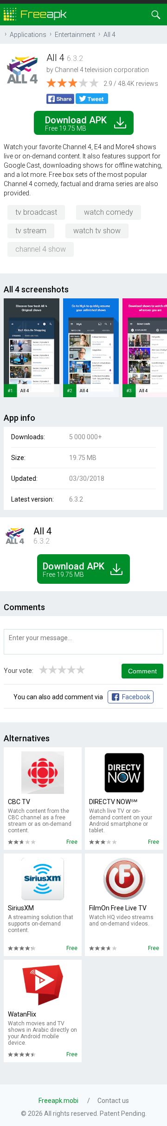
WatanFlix (22, 1014)
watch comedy (108, 212)
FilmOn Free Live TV (118, 908)
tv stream (30, 230)
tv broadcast (36, 212)
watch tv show (97, 230)
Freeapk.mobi (58, 1100)
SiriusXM (21, 908)
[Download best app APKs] (35, 13)
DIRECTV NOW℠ (113, 801)
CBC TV (19, 801)
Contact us (113, 1100)
